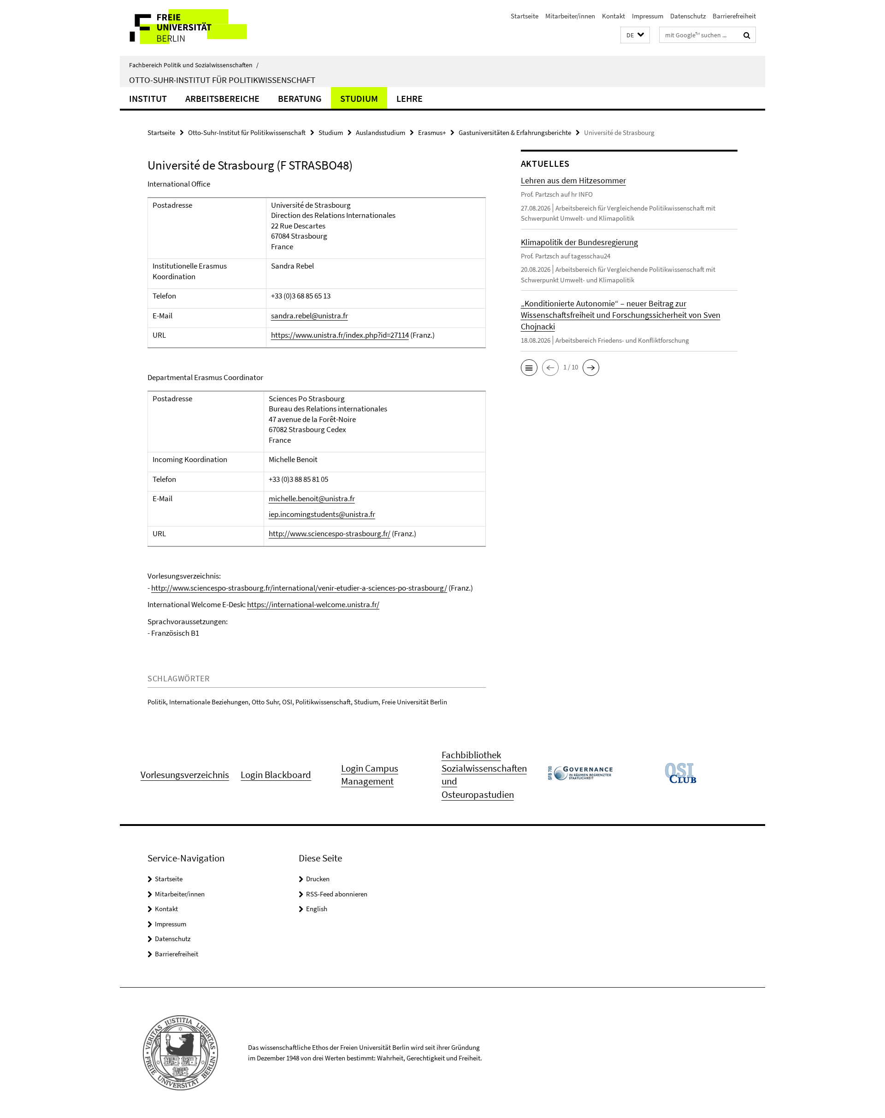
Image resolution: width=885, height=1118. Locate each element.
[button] (635, 35)
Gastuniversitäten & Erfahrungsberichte (515, 132)
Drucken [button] (318, 878)
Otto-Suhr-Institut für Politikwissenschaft (222, 79)
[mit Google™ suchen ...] (746, 35)
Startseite (524, 16)
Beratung (300, 98)
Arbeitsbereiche (222, 98)
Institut (148, 98)
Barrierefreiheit (734, 16)
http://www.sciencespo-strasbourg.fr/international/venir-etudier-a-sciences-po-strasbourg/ (299, 588)
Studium (359, 98)
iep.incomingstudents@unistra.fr (322, 514)
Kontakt (613, 16)
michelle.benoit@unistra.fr (312, 498)
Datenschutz (688, 16)
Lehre (409, 98)
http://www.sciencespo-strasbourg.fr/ (329, 533)
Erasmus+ (432, 132)
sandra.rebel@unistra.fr (309, 315)
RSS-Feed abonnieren (336, 894)
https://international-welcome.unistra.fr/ (313, 604)
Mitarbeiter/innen (570, 16)
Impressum (647, 16)
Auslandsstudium (380, 132)
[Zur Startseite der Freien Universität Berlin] (197, 28)
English (316, 908)
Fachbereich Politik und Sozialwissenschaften (194, 65)
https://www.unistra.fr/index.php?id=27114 (340, 335)
